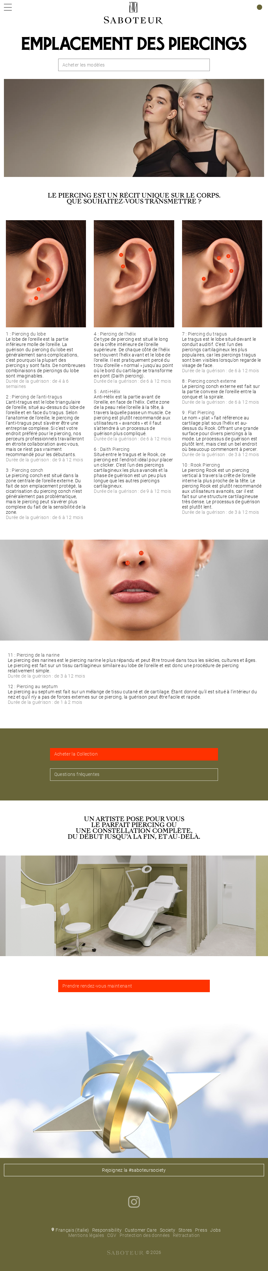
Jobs (215, 1230)
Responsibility (107, 1230)
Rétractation (186, 1235)
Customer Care (141, 1230)
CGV (112, 1235)
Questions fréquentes (77, 774)
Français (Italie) (72, 1230)
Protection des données (145, 1235)
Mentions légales (86, 1235)
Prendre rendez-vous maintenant (97, 986)
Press (201, 1230)
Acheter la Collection (76, 754)
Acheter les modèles (83, 64)
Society (167, 1230)
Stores (185, 1230)
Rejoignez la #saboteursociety (134, 1170)
